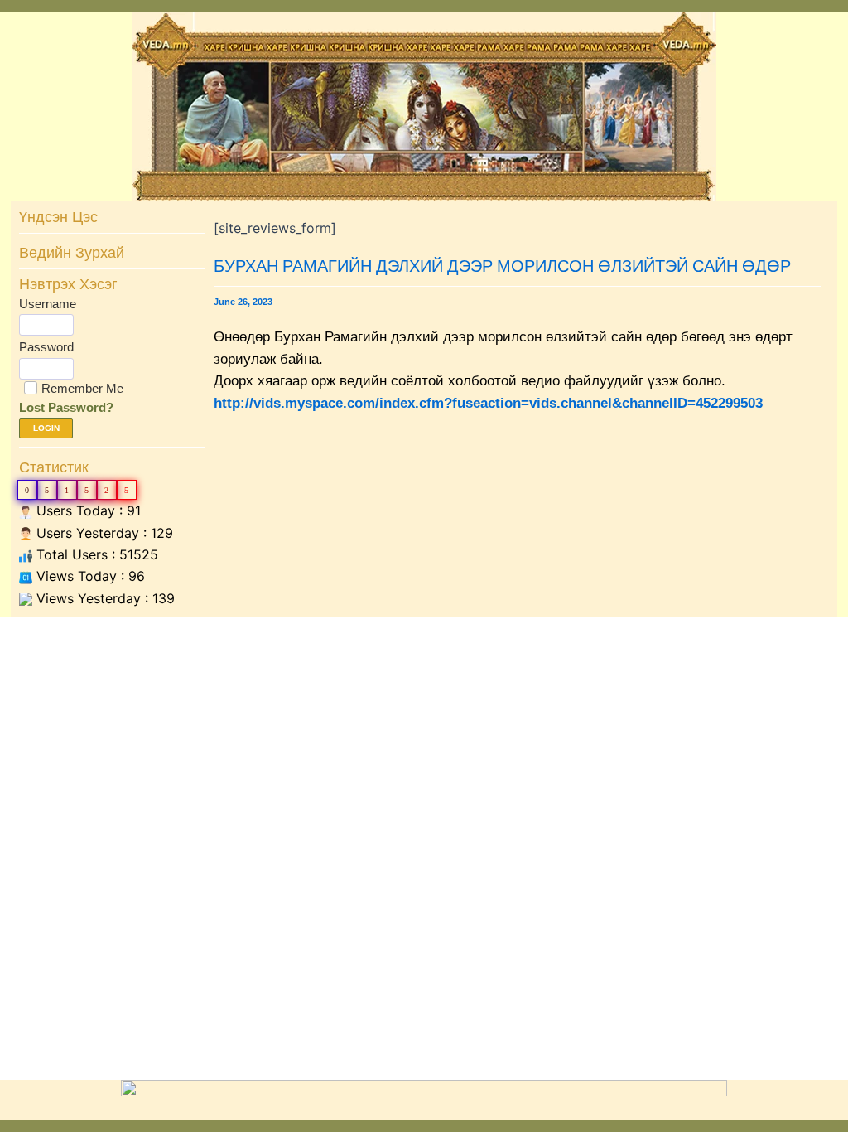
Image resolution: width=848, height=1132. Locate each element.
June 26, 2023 (243, 302)
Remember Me (82, 388)
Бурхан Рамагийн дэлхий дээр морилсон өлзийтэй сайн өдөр (502, 265)
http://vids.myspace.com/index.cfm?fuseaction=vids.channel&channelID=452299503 (488, 403)
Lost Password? (66, 407)
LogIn (46, 428)
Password (46, 347)
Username (47, 304)
